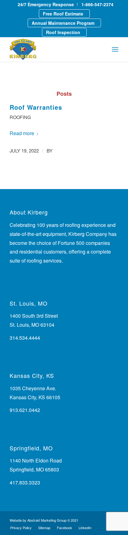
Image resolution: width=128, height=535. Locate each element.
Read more (22, 133)
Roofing (20, 117)
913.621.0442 (25, 409)
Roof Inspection (63, 32)
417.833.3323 (25, 482)
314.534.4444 (25, 337)
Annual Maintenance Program (63, 23)
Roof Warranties (36, 107)
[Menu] (115, 49)
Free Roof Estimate (63, 14)
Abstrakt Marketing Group (46, 520)
